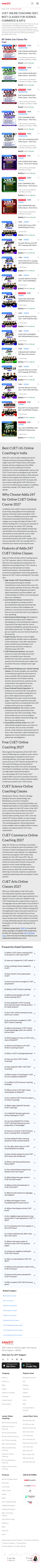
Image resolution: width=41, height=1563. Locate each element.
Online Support (6, 1404)
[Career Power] (30, 1486)
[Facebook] (17, 1359)
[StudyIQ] (30, 1491)
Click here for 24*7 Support (14, 1355)
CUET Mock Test (28, 1447)
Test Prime (5, 1531)
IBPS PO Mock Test (28, 1454)
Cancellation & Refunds (31, 1540)
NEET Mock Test (28, 1451)
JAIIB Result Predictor (8, 1505)
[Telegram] (12, 1359)
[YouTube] (21, 1359)
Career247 (5, 1523)
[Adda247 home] (6, 3)
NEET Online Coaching (9, 1444)
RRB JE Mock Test (28, 1458)
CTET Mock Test (28, 1436)
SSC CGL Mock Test (29, 1439)
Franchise (5, 1396)
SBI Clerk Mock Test (29, 1420)
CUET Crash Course (9, 472)
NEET (24, 1404)
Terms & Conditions (9, 1543)
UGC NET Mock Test (29, 1462)
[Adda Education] (30, 1480)
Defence (25, 1393)
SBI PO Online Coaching (9, 1423)
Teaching (26, 1389)
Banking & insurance (29, 1378)
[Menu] (37, 3)
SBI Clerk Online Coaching (10, 1436)
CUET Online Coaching (9, 1440)
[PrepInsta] (30, 1497)
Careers (4, 1389)
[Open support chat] (35, 1558)
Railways (26, 1385)
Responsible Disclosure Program (12, 1540)
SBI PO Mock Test (28, 1432)
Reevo (3, 1527)
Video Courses (6, 1490)
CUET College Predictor (9, 1502)
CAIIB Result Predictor (8, 1509)
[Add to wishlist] (38, 46)
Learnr (4, 1534)
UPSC (24, 1400)
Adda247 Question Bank (9, 1479)
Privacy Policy (21, 1543)
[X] (7, 1359)
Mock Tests (5, 1483)
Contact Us (5, 1381)
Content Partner (7, 1400)
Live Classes (6, 1487)
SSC (24, 1381)
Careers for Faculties (8, 1393)
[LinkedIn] (3, 1359)
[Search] (32, 3)
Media (3, 1385)
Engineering (26, 1396)
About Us (4, 1378)
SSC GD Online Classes (9, 1433)
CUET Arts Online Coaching (24, 908)
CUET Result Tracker (8, 1519)
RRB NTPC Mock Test (29, 1428)
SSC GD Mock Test (28, 1424)
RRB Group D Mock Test (30, 1443)
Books (4, 1498)
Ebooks (4, 1494)
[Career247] (30, 1502)
